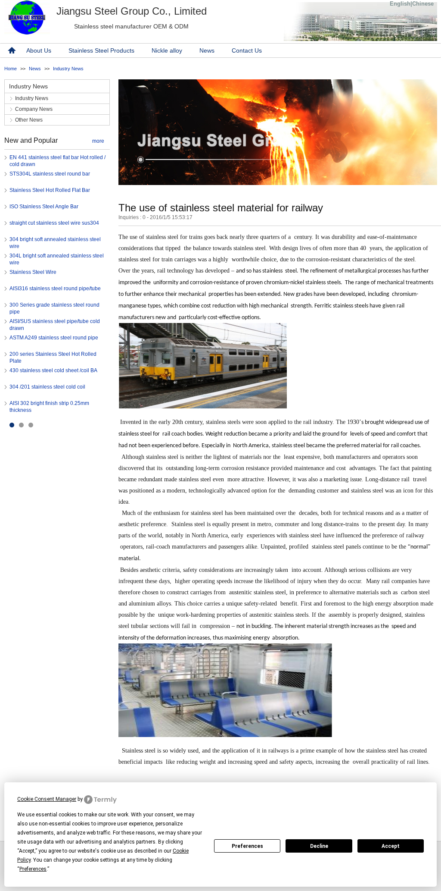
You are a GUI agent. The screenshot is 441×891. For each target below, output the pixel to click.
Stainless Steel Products (101, 50)
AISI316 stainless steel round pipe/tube (55, 288)
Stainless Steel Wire (32, 272)
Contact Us (247, 50)
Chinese (423, 3)
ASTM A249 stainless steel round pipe (53, 338)
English (400, 3)
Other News (29, 120)
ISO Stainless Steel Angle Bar (43, 207)
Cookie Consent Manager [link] (46, 799)
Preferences (247, 846)
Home (10, 68)
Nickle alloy (167, 50)
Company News (34, 109)
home (10, 50)
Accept (391, 846)
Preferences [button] (33, 869)
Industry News (68, 68)
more (98, 141)
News (206, 50)
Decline (319, 846)
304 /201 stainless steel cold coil (47, 387)
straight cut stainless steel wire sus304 (54, 223)
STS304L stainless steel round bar (49, 174)
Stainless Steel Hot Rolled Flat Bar (49, 190)
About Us (38, 50)
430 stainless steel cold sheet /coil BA (53, 370)
